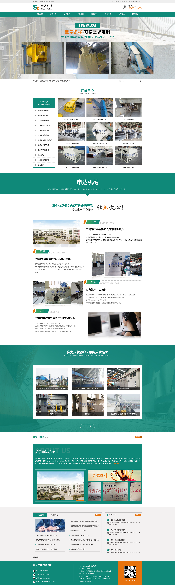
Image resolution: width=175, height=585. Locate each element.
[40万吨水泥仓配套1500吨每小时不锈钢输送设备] (52, 379)
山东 (83, 581)
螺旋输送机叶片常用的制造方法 (46, 535)
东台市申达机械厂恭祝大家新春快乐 (48, 540)
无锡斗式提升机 (43, 145)
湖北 (106, 579)
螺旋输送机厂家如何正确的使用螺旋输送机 (85, 526)
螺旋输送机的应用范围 (78, 549)
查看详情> (117, 463)
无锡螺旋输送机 (43, 130)
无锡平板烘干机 (43, 150)
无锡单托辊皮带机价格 (71, 143)
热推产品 (81, 579)
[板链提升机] (52, 404)
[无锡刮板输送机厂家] (99, 107)
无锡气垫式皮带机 (44, 116)
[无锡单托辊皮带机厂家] (99, 131)
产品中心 (53, 14)
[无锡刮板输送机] (128, 107)
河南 (80, 581)
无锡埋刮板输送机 (44, 111)
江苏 (94, 579)
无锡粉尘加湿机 (43, 160)
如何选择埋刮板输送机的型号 (45, 544)
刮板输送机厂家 (44, 81)
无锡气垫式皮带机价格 (71, 167)
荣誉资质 (108, 14)
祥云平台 (88, 576)
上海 (97, 579)
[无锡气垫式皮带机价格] (71, 155)
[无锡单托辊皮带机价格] (71, 131)
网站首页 (40, 14)
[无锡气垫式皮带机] (128, 155)
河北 (103, 579)
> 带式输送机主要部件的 (117, 547)
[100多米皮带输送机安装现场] (88, 379)
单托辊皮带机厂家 (65, 81)
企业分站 (114, 1)
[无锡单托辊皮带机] (128, 131)
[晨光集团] (88, 404)
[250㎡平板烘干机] (123, 379)
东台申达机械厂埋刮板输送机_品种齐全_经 (85, 540)
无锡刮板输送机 (43, 120)
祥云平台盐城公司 (104, 576)
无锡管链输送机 (43, 135)
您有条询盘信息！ (136, 1)
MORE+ (98, 515)
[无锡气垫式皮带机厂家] (99, 155)
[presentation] (2, 48)
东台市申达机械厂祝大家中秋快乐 (82, 544)
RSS (125, 1)
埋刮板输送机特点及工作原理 (80, 535)
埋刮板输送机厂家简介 (78, 530)
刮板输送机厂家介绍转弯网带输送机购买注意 (85, 521)
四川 (109, 579)
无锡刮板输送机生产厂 (71, 119)
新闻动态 (94, 14)
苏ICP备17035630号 (84, 568)
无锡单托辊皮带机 (44, 125)
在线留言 (122, 14)
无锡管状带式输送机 (45, 140)
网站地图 (120, 1)
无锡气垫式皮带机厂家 (100, 167)
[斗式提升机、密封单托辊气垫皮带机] (123, 404)
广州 (86, 581)
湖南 (89, 581)
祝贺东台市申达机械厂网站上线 (46, 549)
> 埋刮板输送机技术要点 (117, 527)
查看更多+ (41, 165)
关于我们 (67, 14)
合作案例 (81, 14)
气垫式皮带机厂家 (54, 81)
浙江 (100, 579)
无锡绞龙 (41, 155)
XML (129, 1)
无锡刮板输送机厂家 (100, 119)
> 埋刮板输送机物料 (115, 537)
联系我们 (135, 14)
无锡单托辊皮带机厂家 (100, 143)
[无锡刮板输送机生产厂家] (71, 107)
